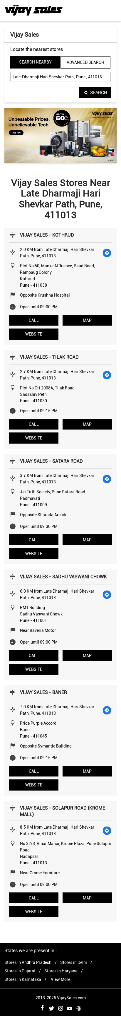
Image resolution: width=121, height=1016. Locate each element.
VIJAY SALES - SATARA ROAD (51, 461)
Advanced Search (85, 62)
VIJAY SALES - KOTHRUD (47, 235)
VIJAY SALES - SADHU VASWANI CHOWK (63, 576)
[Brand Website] (79, 1007)
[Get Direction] (107, 252)
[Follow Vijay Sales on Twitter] (51, 1007)
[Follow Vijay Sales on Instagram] (60, 1007)
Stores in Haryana (61, 971)
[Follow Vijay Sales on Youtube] (69, 1007)
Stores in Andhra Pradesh (27, 962)
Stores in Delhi (73, 962)
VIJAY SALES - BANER (43, 692)
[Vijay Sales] (33, 10)
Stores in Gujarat (20, 971)
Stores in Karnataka (22, 979)
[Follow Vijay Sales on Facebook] (42, 1007)
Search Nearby (35, 62)
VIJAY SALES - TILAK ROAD (49, 357)
